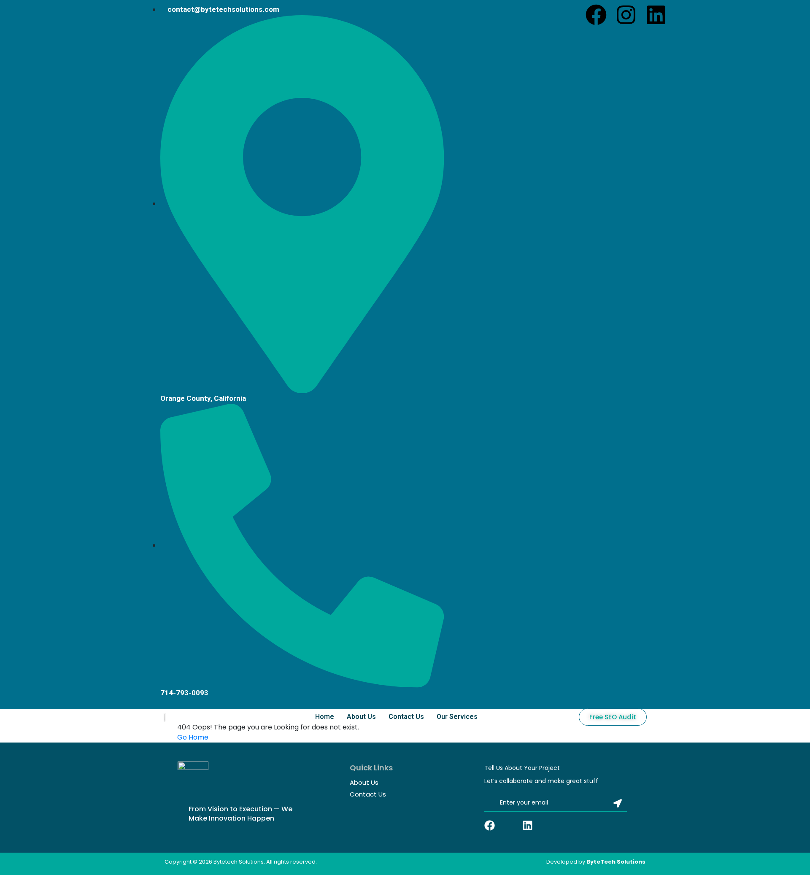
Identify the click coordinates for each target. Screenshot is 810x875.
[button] (459, 716)
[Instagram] (626, 14)
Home (324, 717)
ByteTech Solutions (615, 862)
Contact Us (406, 717)
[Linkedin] (656, 14)
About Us (361, 717)
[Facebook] (596, 14)
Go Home (192, 737)
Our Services (457, 717)
